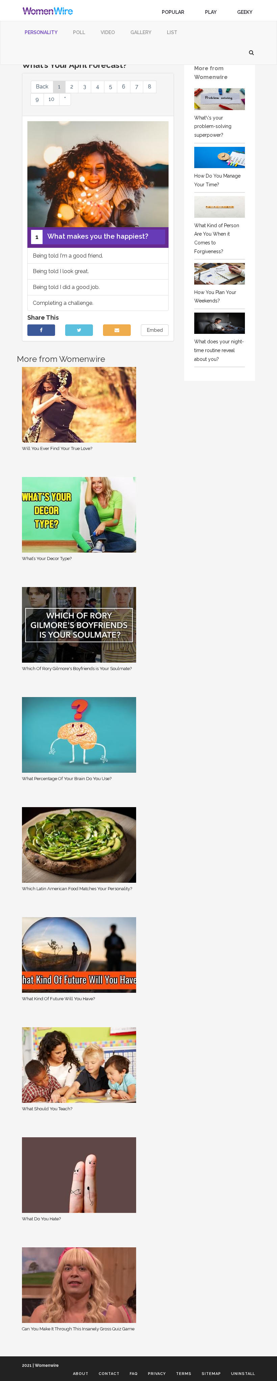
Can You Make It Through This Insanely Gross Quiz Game (78, 1328)
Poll (79, 32)
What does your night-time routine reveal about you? (219, 350)
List (172, 32)
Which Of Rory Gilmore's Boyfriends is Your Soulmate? (77, 668)
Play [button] (211, 12)
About (81, 1374)
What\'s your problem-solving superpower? (212, 126)
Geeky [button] (245, 12)
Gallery (140, 32)
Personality (41, 32)
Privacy (157, 1374)
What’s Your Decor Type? (47, 558)
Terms (184, 1374)
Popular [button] (173, 12)
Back (42, 86)
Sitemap (211, 1374)
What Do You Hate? (41, 1218)
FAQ (134, 1374)
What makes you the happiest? (92, 236)
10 (51, 99)
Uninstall (243, 1374)
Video (108, 32)
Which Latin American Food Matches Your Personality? (77, 888)
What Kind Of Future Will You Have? (58, 998)
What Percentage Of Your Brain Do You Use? (66, 778)
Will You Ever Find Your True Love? (57, 448)
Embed (155, 330)
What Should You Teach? (47, 1108)
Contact (109, 1374)
